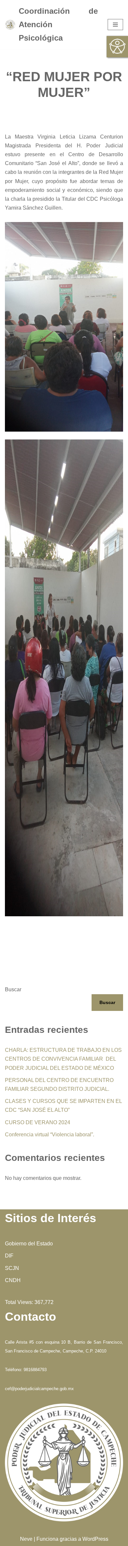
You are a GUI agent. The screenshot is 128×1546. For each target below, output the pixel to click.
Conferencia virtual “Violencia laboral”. (49, 1134)
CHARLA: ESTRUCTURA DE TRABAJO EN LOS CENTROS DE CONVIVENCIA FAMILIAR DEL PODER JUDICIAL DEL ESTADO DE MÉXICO (63, 1059)
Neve (26, 1539)
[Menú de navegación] (115, 24)
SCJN (12, 1268)
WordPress (95, 1539)
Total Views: (19, 1302)
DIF (9, 1255)
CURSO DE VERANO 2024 (37, 1122)
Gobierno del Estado (29, 1243)
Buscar (13, 989)
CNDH (13, 1280)
